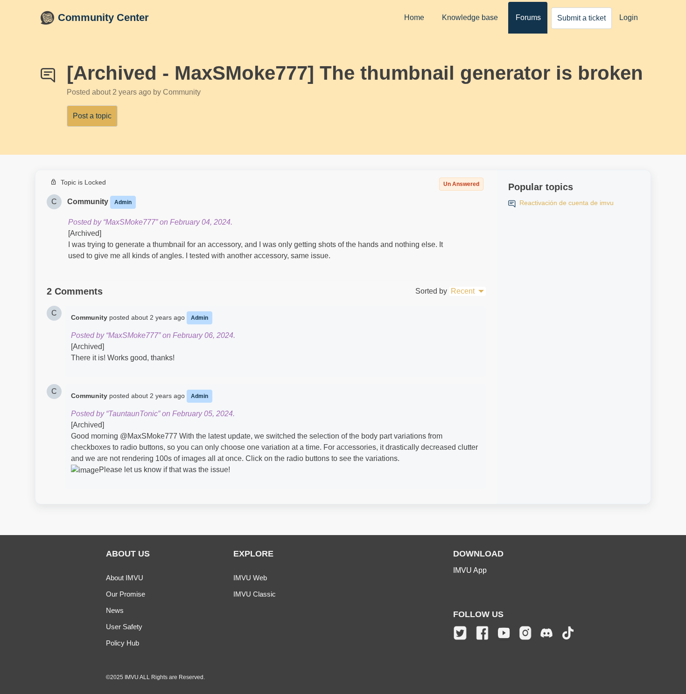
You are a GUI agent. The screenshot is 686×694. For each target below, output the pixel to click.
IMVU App (470, 570)
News (115, 610)
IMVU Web (250, 578)
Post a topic (92, 116)
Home (414, 17)
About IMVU (124, 578)
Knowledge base (470, 17)
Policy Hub (122, 643)
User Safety (124, 627)
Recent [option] (463, 291)
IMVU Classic (254, 594)
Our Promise (125, 594)
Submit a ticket (581, 18)
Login (628, 17)
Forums (528, 17)
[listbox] (467, 291)
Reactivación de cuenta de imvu (566, 202)
